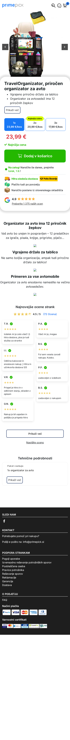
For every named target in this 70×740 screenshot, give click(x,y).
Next (65, 47)
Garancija (7, 581)
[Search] (53, 5)
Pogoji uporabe (11, 558)
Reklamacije (9, 577)
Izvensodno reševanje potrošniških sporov (27, 562)
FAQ (4, 599)
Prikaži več (12, 110)
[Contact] (59, 5)
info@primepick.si (33, 541)
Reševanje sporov (12, 573)
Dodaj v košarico (38, 156)
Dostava (7, 585)
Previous (5, 47)
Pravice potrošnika (13, 569)
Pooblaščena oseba (13, 566)
